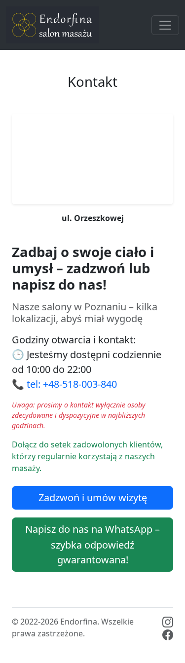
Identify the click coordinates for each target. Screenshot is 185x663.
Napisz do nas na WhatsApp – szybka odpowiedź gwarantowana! (92, 544)
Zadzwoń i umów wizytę (92, 497)
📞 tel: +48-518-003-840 (64, 384)
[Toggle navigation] (165, 25)
